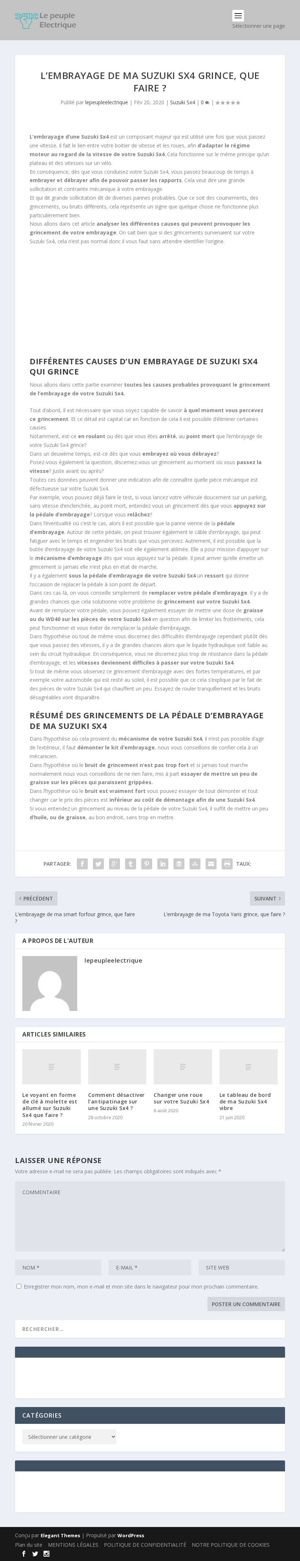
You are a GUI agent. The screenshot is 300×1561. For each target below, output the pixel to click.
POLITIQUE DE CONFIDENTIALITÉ (145, 1544)
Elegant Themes (60, 1535)
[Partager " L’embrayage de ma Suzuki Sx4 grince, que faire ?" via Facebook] (82, 864)
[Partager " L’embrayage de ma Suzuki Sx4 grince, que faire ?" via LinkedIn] (162, 864)
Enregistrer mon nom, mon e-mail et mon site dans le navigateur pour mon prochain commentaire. (141, 1286)
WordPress (130, 1535)
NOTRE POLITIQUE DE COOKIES (231, 1544)
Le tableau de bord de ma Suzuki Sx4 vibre (245, 1101)
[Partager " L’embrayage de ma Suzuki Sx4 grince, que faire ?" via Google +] (114, 864)
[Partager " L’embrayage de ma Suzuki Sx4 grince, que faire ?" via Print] (227, 864)
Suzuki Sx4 (182, 102)
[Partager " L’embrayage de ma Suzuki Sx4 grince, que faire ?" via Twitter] (98, 864)
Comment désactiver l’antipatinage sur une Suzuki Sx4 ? (116, 1101)
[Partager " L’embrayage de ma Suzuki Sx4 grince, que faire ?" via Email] (211, 864)
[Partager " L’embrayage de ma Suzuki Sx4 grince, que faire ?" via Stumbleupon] (195, 864)
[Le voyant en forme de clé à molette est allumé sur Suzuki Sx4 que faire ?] (51, 1066)
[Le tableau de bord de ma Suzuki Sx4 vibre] (249, 1066)
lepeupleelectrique (106, 102)
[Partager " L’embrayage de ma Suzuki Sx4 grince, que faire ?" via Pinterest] (146, 864)
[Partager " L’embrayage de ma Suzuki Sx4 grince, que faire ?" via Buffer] (179, 864)
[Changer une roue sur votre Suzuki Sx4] (183, 1066)
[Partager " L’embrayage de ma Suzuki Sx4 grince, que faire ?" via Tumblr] (130, 864)
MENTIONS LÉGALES (73, 1544)
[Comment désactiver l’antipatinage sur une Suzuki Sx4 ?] (117, 1066)
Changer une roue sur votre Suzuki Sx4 (181, 1098)
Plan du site (28, 1544)
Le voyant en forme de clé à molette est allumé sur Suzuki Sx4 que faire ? (49, 1104)
